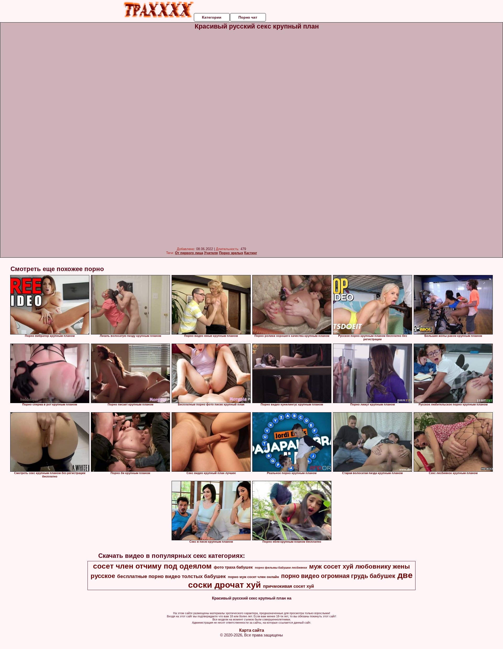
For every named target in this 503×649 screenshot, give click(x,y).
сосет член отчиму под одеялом (152, 566)
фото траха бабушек (233, 567)
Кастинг (250, 253)
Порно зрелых (231, 253)
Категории (211, 17)
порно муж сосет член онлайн (253, 577)
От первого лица (189, 253)
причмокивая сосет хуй (288, 586)
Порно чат (247, 17)
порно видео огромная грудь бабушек (338, 576)
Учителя (211, 253)
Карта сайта (251, 630)
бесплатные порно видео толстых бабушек (171, 576)
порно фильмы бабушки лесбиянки (281, 567)
